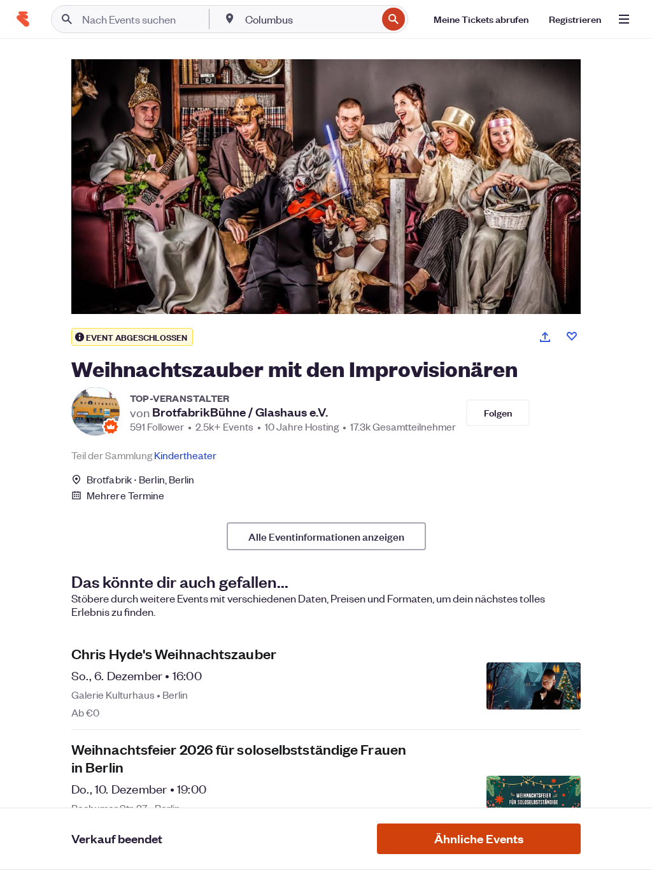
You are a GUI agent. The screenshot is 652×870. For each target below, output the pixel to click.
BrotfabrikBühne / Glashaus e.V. (240, 412)
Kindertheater (185, 455)
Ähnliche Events (478, 838)
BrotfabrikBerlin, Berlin (141, 479)
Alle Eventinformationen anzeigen (326, 536)
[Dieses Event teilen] (545, 337)
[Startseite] (23, 19)
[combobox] (309, 19)
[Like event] (572, 336)
